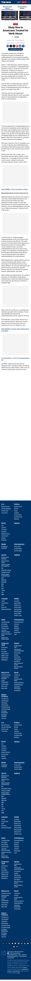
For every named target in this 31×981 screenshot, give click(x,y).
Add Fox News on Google (16, 49)
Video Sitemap (10, 957)
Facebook (7, 46)
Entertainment (19, 544)
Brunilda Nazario (24, 358)
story (15, 24)
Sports (3, 555)
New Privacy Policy (19, 951)
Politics (17, 504)
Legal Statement (16, 971)
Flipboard (17, 46)
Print (20, 46)
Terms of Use (10, 951)
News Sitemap (23, 956)
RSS (25, 943)
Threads (14, 46)
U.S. (2, 504)
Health (16, 598)
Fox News (6, 2)
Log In (18, 2)
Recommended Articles (22, 7)
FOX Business (19, 620)
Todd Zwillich (7, 358)
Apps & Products (4, 695)
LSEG (18, 972)
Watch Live (5, 672)
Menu (29, 2)
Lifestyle (4, 598)
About (16, 672)
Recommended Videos (7, 7)
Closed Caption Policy (12, 954)
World (3, 523)
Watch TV (24, 2)
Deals (3, 620)
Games (16, 643)
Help (20, 954)
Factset (25, 967)
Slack (21, 943)
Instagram (9, 943)
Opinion (17, 523)
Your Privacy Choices (15, 953)
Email (23, 46)
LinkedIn (18, 943)
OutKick (17, 555)
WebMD (17, 37)
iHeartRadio (17, 946)
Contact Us (24, 954)
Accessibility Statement (13, 956)
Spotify (14, 946)
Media (3, 544)
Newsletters (28, 943)
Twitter (11, 46)
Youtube (12, 943)
